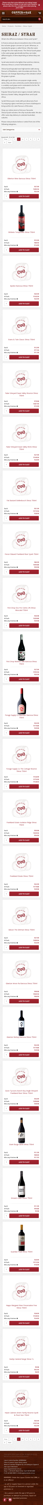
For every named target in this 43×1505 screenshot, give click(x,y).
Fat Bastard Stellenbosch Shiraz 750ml (21, 500)
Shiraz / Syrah (27, 26)
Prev (5, 1439)
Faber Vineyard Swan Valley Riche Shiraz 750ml (21, 448)
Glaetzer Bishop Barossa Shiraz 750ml (21, 1037)
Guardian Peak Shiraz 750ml (21, 1252)
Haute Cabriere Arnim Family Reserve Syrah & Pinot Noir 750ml (21, 1414)
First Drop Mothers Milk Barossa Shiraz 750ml (21, 662)
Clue (12, 1456)
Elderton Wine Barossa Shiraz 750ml (22, 178)
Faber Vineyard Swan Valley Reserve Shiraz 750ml (21, 394)
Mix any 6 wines (10, 191)
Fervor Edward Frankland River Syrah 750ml (21, 554)
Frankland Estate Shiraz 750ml (21, 876)
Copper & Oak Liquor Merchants (21, 13)
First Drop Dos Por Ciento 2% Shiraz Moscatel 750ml (21, 609)
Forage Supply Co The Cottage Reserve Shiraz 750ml (21, 770)
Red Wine (18, 26)
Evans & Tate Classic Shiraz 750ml (21, 339)
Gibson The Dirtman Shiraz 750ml (21, 930)
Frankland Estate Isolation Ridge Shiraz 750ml (22, 823)
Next (9, 142)
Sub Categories (8, 129)
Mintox (26, 1456)
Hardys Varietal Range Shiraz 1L (21, 1359)
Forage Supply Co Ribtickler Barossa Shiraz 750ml (21, 716)
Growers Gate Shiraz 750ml (21, 1198)
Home (4, 26)
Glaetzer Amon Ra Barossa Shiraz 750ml (21, 983)
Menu (3, 13)
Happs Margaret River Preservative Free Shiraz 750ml (21, 1306)
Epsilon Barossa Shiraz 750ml (21, 286)
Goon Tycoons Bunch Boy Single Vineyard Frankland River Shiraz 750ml (21, 1092)
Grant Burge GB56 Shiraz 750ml (21, 1144)
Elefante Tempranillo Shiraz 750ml (21, 232)
